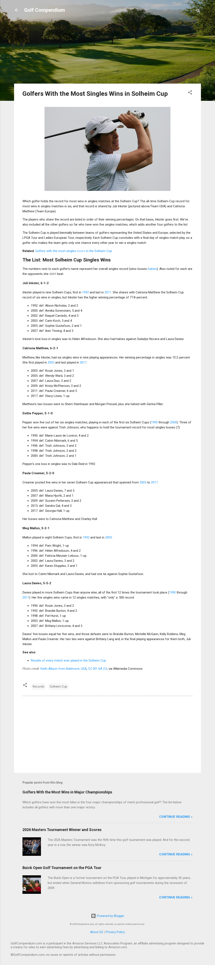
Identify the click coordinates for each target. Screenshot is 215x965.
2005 (143, 482)
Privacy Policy (115, 932)
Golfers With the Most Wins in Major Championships (67, 792)
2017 (83, 362)
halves (152, 269)
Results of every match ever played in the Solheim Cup (68, 660)
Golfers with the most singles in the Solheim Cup (73, 251)
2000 (173, 422)
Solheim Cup (58, 686)
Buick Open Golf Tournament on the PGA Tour (61, 867)
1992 (85, 292)
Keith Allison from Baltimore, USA (64, 669)
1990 (154, 422)
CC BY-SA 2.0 (97, 669)
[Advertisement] (107, 50)
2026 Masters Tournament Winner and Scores (61, 829)
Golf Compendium (44, 10)
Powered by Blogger (110, 916)
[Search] (198, 11)
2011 (108, 292)
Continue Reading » (176, 817)
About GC (97, 932)
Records (38, 686)
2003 (51, 362)
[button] (190, 93)
